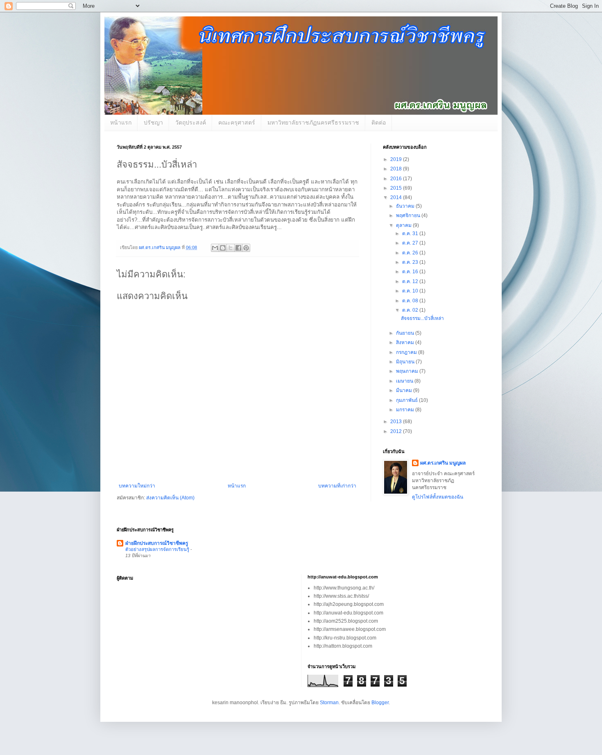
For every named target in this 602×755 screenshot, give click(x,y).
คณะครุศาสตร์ (236, 122)
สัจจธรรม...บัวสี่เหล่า (422, 318)
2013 (396, 421)
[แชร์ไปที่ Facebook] (238, 248)
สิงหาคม (405, 342)
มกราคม (405, 410)
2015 (396, 188)
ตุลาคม (404, 225)
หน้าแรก (120, 122)
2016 (396, 178)
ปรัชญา (153, 122)
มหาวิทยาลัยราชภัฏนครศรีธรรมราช (313, 122)
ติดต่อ (378, 122)
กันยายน (405, 333)
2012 (396, 431)
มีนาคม (404, 390)
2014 (396, 197)
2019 (396, 159)
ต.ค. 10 (410, 291)
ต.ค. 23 (410, 262)
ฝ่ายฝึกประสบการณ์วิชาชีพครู (156, 543)
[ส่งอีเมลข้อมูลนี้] (215, 248)
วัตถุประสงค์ (190, 122)
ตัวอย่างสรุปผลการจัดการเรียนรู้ (157, 549)
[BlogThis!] (223, 248)
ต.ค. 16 (410, 271)
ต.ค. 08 (410, 301)
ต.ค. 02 (410, 310)
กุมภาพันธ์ (407, 400)
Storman (329, 702)
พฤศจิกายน (408, 215)
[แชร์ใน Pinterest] (246, 248)
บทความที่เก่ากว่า (337, 486)
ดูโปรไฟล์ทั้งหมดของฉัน (437, 497)
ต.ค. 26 (410, 253)
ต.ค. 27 (410, 243)
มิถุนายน (406, 362)
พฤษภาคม (407, 371)
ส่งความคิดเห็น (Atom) (170, 498)
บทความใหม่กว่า (137, 486)
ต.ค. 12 (410, 281)
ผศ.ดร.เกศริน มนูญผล (443, 463)
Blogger (380, 702)
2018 (396, 169)
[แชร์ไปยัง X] (230, 248)
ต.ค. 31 (410, 233)
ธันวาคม (406, 206)
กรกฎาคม (407, 352)
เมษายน (405, 381)
